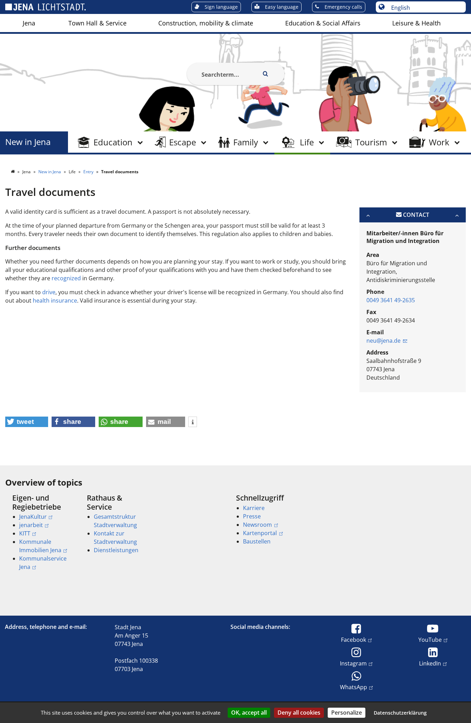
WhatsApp (353, 687)
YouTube (430, 640)
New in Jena (28, 142)
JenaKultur (33, 516)
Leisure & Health (416, 23)
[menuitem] (29, 23)
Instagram (353, 663)
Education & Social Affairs (322, 23)
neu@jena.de (383, 340)
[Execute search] (265, 74)
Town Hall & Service (97, 23)
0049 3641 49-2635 (390, 300)
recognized (66, 278)
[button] (26, 422)
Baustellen (257, 541)
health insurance (55, 300)
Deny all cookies (299, 712)
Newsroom (257, 524)
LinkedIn (430, 663)
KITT (24, 533)
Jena (29, 23)
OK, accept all (249, 712)
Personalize (346, 712)
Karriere (254, 508)
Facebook (353, 640)
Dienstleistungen (116, 550)
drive (48, 292)
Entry (88, 172)
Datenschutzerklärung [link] (400, 712)
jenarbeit (31, 525)
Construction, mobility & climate (205, 23)
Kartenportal (260, 533)
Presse (252, 516)
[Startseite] (13, 172)
